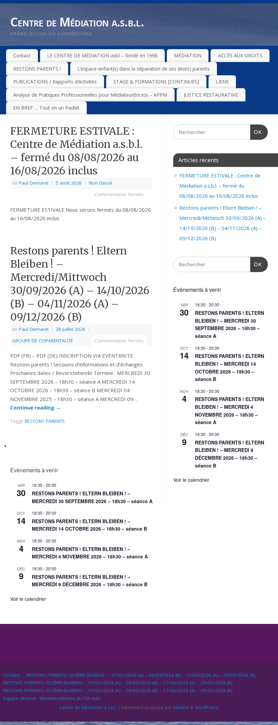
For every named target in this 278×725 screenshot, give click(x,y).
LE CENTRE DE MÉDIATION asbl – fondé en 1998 (102, 55)
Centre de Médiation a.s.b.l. (77, 22)
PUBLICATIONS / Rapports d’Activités (55, 81)
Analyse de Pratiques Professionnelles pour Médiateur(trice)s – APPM (90, 95)
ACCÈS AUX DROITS (240, 55)
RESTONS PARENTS (45, 421)
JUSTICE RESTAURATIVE (211, 95)
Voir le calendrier (28, 598)
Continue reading (35, 407)
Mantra (181, 707)
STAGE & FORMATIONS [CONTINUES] (156, 81)
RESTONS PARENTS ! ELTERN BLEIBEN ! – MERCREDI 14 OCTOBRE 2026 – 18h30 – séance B (89, 525)
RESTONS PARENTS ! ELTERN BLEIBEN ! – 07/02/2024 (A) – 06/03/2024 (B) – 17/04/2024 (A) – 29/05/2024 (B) (141, 675)
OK (256, 132)
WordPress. (207, 707)
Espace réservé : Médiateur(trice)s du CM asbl (51, 698)
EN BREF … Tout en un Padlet (46, 107)
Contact (22, 55)
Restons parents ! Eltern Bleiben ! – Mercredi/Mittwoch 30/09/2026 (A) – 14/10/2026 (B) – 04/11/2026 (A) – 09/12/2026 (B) (80, 283)
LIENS (222, 81)
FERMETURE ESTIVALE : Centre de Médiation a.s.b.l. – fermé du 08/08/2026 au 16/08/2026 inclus (76, 151)
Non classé (100, 183)
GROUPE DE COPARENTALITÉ (42, 341)
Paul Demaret (33, 183)
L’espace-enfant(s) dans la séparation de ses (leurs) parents (143, 68)
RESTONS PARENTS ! (37, 68)
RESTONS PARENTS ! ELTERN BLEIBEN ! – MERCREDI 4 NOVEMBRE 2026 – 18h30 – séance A (90, 553)
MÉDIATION (187, 55)
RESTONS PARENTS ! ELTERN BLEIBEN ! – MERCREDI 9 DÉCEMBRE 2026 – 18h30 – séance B (89, 580)
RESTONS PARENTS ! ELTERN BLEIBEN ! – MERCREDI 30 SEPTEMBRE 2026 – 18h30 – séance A (229, 324)
